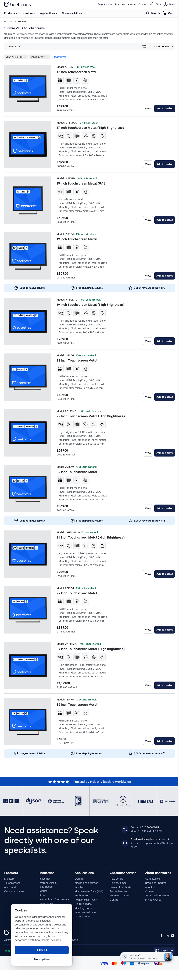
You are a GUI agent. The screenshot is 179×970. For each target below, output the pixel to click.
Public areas (82, 895)
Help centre (120, 4)
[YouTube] (173, 936)
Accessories (11, 887)
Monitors (9, 878)
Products (9, 13)
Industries (27, 13)
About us (132, 4)
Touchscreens (12, 883)
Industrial (45, 878)
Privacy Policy (153, 899)
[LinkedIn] (167, 936)
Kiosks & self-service (86, 883)
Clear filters (59, 57)
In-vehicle (80, 887)
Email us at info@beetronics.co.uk (150, 839)
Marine (44, 891)
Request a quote (105, 4)
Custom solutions (71, 13)
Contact (142, 4)
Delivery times (118, 883)
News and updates (155, 883)
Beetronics (17, 4)
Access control (83, 916)
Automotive (46, 903)
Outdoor (79, 878)
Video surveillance (85, 912)
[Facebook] (161, 936)
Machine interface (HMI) (89, 891)
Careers (150, 891)
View (148, 108)
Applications (47, 13)
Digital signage (83, 904)
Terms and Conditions (157, 895)
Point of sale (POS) (86, 899)
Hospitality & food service (54, 899)
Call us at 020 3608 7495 (145, 827)
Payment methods (120, 887)
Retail (43, 895)
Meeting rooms (83, 908)
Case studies (152, 878)
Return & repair (118, 891)
